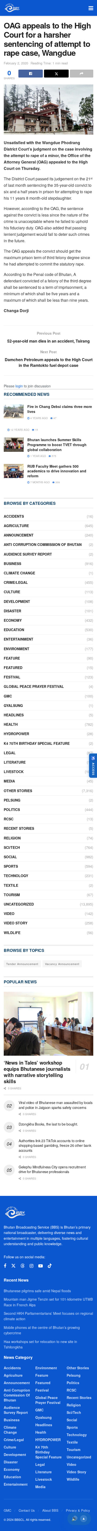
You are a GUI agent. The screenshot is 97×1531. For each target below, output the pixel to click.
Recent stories (19, 828)
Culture (12, 591)
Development (17, 601)
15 (36, 429)
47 (54, 418)
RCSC (8, 818)
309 (57, 482)
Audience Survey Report (28, 554)
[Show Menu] (91, 8)
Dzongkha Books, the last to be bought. (48, 1124)
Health (11, 724)
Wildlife (12, 932)
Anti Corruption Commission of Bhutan (43, 544)
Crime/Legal (16, 582)
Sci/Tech (12, 847)
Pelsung (12, 800)
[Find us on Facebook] (5, 1266)
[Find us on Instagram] (31, 1266)
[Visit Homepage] (12, 8)
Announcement (19, 535)
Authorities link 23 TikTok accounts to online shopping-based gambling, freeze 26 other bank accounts (55, 1145)
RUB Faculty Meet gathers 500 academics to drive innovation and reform (56, 471)
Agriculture (16, 525)
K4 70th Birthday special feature (37, 743)
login (19, 385)
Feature (12, 658)
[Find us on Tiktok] (50, 1266)
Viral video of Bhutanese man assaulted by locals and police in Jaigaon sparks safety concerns (56, 1105)
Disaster (12, 610)
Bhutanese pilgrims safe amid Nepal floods (37, 1290)
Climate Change (19, 572)
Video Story (15, 922)
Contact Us (27, 1510)
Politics (12, 809)
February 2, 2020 (16, 63)
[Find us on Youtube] (40, 1266)
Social (10, 856)
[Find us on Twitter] (13, 1266)
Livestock (14, 771)
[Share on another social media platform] (81, 74)
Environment (16, 648)
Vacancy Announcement (62, 964)
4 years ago (39, 418)
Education (14, 629)
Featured (13, 667)
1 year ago (38, 456)
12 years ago (19, 429)
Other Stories (18, 790)
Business (12, 563)
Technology (16, 875)
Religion (12, 837)
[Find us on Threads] (23, 1266)
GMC (8, 696)
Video (9, 913)
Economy (13, 620)
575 (53, 456)
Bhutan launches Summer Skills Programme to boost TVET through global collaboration (57, 444)
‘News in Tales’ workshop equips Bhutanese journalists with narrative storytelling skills (37, 1072)
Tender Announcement (22, 964)
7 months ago (40, 482)
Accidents (14, 516)
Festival (12, 676)
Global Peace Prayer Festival (34, 686)
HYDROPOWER (16, 733)
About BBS (50, 1510)
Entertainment (18, 639)
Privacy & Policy (78, 1510)
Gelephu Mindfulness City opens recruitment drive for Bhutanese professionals (52, 1169)
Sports (11, 866)
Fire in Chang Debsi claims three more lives (59, 409)
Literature (15, 762)
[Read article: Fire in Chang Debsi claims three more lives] (14, 411)
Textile (11, 885)
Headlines (14, 714)
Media (9, 781)
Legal (10, 752)
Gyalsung (13, 705)
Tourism (12, 894)
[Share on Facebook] (30, 74)
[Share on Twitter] (56, 74)
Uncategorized (19, 904)
